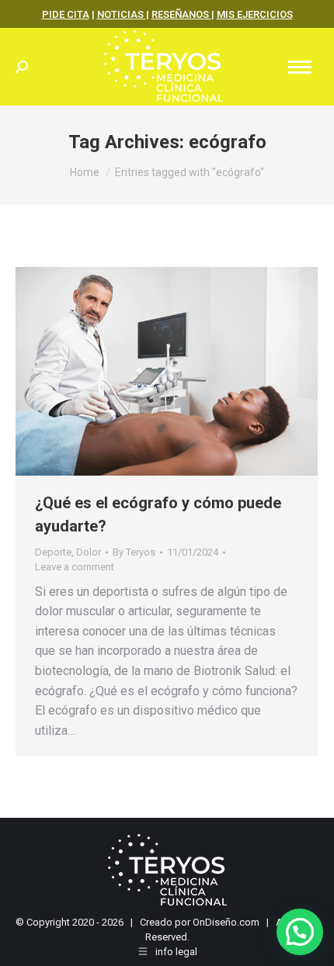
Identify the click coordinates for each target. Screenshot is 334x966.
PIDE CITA (65, 14)
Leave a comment (74, 567)
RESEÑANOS (181, 14)
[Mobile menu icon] (299, 67)
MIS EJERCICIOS (255, 14)
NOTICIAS (121, 14)
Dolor (88, 552)
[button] (300, 932)
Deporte (53, 552)
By (134, 552)
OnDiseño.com (226, 922)
